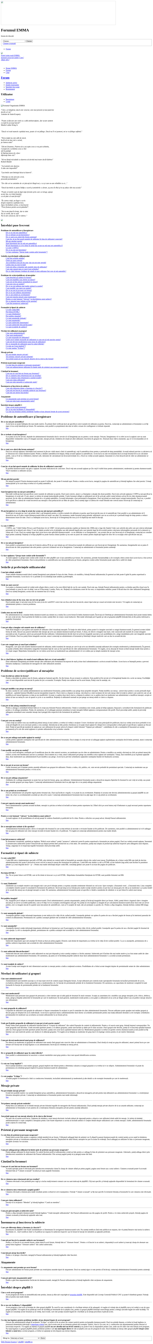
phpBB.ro (29, 1342)
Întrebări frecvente (12, 87)
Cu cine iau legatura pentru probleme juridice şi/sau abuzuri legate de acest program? (37, 412)
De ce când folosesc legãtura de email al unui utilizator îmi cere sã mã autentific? (36, 271)
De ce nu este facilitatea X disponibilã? (20, 409)
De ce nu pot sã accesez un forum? (19, 290)
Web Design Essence (9, 1342)
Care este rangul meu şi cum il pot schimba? (22, 269)
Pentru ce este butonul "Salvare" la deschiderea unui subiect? (29, 299)
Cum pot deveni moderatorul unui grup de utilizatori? (26, 342)
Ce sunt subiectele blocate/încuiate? (19, 325)
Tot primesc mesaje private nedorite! (19, 357)
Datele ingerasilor (12, 85)
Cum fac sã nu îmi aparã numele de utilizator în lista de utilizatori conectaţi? (34, 239)
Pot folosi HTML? (13, 312)
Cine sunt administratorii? (15, 333)
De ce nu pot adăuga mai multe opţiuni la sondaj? (24, 286)
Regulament (10, 89)
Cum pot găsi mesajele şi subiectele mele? (21, 382)
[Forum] (58, 24)
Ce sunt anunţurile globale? (16, 318)
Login (8, 102)
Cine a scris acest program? (16, 407)
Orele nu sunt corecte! (14, 260)
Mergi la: (6, 1338)
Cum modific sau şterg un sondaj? (18, 288)
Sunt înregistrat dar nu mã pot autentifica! (21, 243)
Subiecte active (11, 83)
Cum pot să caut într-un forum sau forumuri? (22, 373)
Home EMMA (11, 68)
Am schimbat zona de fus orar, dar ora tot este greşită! (26, 263)
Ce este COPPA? (12, 248)
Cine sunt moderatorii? (14, 335)
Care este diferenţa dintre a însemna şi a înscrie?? (24, 388)
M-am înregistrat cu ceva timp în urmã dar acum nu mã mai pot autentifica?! (34, 246)
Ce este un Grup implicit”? (16, 346)
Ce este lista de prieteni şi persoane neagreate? (23, 365)
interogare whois (37, 1324)
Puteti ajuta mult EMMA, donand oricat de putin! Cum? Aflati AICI (12, 57)
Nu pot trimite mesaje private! (17, 354)
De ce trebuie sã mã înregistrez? (18, 235)
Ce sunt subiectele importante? (17, 323)
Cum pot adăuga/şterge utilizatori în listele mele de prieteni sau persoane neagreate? (37, 367)
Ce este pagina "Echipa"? (15, 348)
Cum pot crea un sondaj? (15, 284)
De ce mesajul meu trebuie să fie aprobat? (21, 301)
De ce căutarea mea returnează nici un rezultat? (23, 376)
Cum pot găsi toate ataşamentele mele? (20, 401)
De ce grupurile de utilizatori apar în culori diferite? (25, 344)
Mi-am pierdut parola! (14, 241)
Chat (7, 72)
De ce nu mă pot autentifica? (16, 233)
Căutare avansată (9, 43)
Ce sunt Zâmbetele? (13, 314)
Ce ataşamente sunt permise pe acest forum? (22, 399)
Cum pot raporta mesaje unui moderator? (21, 297)
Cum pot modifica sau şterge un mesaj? (20, 280)
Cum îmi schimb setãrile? (15, 258)
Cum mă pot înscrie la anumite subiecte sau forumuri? (26, 390)
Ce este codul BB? (13, 310)
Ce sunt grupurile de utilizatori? (17, 337)
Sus (7, 428)
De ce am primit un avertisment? (18, 295)
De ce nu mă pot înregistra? (16, 250)
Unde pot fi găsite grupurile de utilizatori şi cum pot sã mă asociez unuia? (33, 340)
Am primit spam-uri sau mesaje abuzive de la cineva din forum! (29, 359)
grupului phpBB (76, 1295)
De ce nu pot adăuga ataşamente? (18, 293)
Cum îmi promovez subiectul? (17, 303)
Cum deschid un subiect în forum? (19, 277)
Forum (8, 49)
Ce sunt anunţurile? (13, 320)
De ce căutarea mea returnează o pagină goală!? (24, 378)
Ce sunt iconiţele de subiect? (16, 327)
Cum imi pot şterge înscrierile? (17, 393)
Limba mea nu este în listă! (16, 265)
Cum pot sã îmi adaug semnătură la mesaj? (22, 282)
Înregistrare (10, 99)
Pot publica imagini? (13, 316)
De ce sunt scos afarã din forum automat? (21, 237)
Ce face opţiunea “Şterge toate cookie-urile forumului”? (27, 252)
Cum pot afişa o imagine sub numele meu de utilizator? (26, 267)
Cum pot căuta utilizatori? (15, 380)
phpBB (21, 1342)
